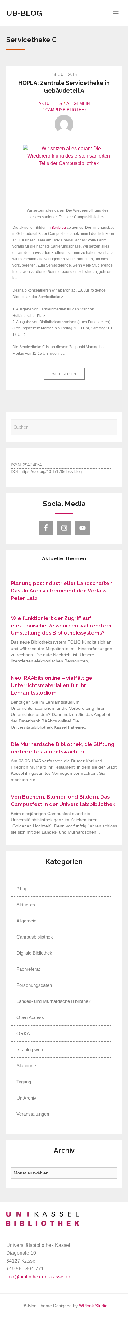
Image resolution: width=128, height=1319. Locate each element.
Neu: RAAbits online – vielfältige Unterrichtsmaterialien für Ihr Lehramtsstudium (51, 685)
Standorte (26, 1065)
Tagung (23, 1081)
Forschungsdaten (34, 985)
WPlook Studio (93, 1306)
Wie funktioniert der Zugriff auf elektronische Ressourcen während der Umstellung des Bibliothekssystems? (61, 625)
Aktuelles (50, 103)
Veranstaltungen (32, 1114)
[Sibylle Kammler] (64, 124)
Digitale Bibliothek (34, 953)
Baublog (59, 227)
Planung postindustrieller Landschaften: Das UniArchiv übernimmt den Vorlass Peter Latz (62, 590)
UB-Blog (24, 13)
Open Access (30, 1017)
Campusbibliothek (66, 109)
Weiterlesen (64, 374)
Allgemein (78, 103)
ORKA (23, 1033)
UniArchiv (26, 1097)
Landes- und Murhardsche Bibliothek (53, 1001)
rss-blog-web (29, 1049)
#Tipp (21, 888)
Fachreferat (28, 969)
